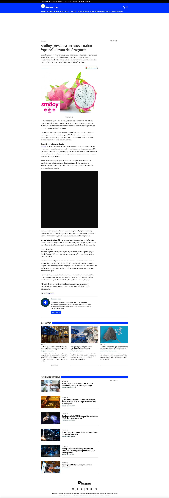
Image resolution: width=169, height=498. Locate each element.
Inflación (81, 1)
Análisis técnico (64, 11)
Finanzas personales (47, 11)
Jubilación (60, 1)
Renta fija (101, 11)
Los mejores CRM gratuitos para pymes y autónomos (77, 466)
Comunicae (50, 293)
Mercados (73, 11)
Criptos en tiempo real (90, 11)
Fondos (80, 11)
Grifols (88, 1)
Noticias (102, 344)
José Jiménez (44, 351)
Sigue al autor (56, 312)
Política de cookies (68, 493)
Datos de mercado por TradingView (108, 493)
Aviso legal (76, 493)
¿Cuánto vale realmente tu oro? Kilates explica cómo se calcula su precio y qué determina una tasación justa (79, 402)
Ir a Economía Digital (117, 11)
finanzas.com (44, 68)
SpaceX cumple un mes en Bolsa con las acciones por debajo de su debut (79, 433)
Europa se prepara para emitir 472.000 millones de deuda (81, 348)
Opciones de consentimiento (92, 493)
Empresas (43, 41)
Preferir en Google (92, 68)
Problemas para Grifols (49, 1)
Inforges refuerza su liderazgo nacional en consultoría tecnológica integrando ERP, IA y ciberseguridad (78, 451)
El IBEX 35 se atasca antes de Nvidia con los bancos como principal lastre (54, 348)
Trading (107, 11)
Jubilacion (68, 1)
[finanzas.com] (84, 483)
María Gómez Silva (105, 351)
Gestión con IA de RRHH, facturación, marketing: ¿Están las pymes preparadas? (80, 417)
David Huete (65, 454)
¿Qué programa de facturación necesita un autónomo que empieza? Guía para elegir (77, 384)
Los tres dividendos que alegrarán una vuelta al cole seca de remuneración (114, 348)
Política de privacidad (57, 493)
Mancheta (82, 493)
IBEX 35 (75, 1)
